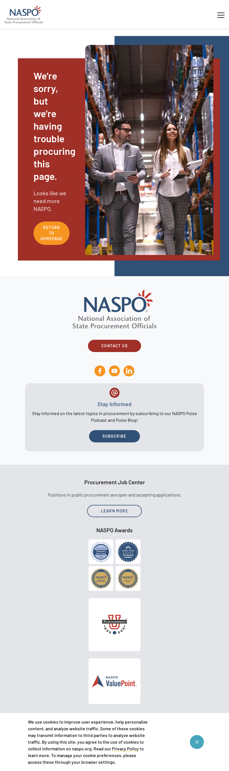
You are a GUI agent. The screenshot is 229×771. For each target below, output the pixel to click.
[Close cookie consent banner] (197, 742)
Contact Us (114, 345)
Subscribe (114, 436)
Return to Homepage (51, 233)
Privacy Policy (125, 748)
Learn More (114, 511)
